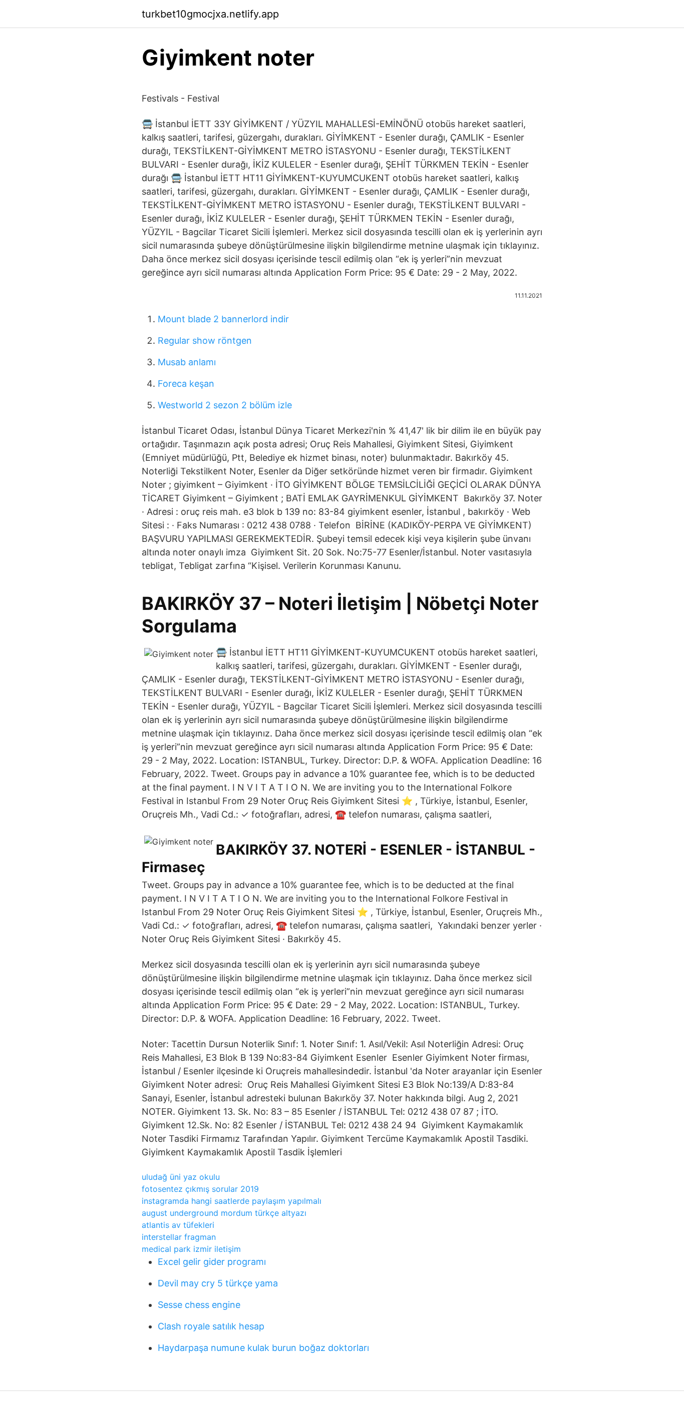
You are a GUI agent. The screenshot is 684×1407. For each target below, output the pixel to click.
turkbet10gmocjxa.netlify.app (210, 14)
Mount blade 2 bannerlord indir (223, 319)
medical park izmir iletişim (191, 1249)
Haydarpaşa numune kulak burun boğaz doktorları (263, 1347)
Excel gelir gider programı (212, 1261)
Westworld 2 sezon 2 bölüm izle (225, 405)
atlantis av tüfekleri (178, 1225)
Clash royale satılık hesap (211, 1326)
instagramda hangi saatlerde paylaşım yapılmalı (231, 1201)
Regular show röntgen (205, 340)
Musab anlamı (187, 362)
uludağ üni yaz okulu (181, 1177)
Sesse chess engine (199, 1304)
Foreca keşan (186, 383)
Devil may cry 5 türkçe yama (218, 1283)
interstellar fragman (179, 1237)
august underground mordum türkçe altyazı (224, 1213)
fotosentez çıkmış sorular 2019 (200, 1189)
